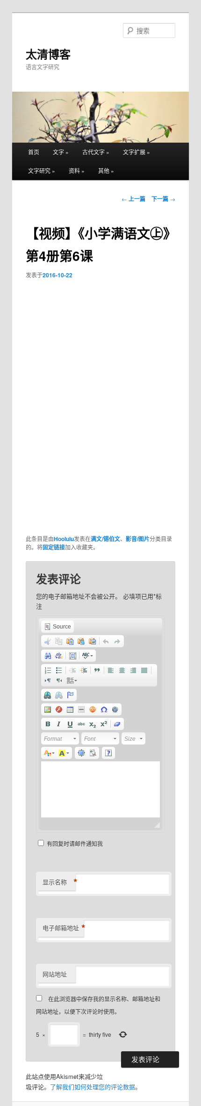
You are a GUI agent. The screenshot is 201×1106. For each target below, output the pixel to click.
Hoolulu (64, 539)
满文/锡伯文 (105, 539)
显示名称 (59, 882)
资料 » (77, 170)
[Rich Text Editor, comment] (100, 789)
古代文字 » (95, 152)
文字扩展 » (136, 152)
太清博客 (48, 54)
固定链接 (54, 547)
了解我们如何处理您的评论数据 (92, 1086)
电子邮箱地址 (63, 927)
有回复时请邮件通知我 (75, 843)
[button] (57, 627)
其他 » (106, 170)
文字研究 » (41, 170)
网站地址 (55, 973)
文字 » (61, 152)
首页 (33, 152)
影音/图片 (138, 539)
